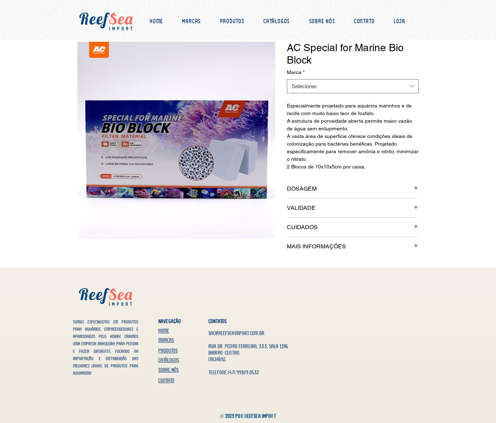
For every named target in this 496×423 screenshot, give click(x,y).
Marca (296, 72)
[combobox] (353, 86)
